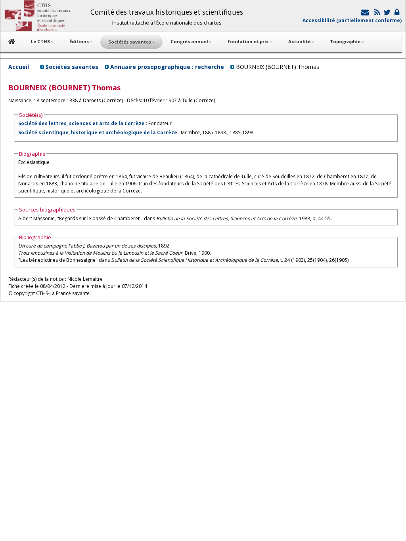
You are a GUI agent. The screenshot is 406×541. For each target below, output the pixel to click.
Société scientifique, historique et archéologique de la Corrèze (97, 132)
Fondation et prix (249, 41)
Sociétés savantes (72, 66)
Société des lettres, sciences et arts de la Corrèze (81, 123)
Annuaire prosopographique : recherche (167, 66)
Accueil (18, 66)
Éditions (79, 41)
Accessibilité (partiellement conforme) (352, 20)
